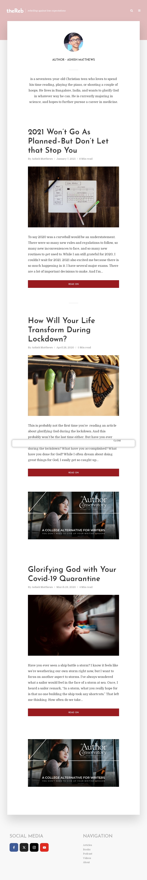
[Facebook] (14, 847)
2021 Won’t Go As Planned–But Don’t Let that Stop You (68, 142)
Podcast (114, 11)
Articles (82, 11)
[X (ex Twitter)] (24, 847)
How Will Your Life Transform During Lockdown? (61, 330)
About (86, 862)
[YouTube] (44, 847)
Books (98, 11)
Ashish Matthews (42, 158)
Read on (74, 284)
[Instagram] (34, 847)
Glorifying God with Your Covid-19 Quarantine (72, 574)
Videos (87, 858)
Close (117, 441)
